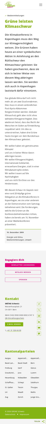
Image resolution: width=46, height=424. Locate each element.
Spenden (23, 280)
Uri (6, 392)
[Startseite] (10, 5)
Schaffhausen (10, 382)
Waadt (20, 392)
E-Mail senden (14, 324)
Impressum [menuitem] (24, 414)
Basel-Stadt (22, 363)
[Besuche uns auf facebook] (39, 304)
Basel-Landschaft (10, 363)
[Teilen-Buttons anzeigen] (43, 421)
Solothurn (35, 382)
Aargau (8, 358)
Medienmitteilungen (15, 15)
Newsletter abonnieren (23, 265)
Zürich (20, 397)
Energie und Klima (14, 237)
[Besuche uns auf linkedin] (39, 322)
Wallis (33, 392)
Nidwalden (22, 377)
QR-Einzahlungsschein (14, 318)
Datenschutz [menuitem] (10, 414)
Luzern (33, 373)
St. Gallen (9, 387)
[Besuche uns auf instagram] (39, 316)
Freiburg (8, 368)
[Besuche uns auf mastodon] (39, 334)
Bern (33, 363)
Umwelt (28, 240)
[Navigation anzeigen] (40, 4)
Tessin (20, 387)
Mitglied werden (23, 272)
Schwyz (21, 382)
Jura (19, 373)
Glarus (33, 368)
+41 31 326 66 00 (14, 330)
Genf (20, 368)
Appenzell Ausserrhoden (23, 358)
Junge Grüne (36, 397)
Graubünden (10, 373)
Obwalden (35, 377)
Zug (6, 397)
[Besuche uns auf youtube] (39, 328)
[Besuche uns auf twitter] (39, 310)
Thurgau (34, 387)
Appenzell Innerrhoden (36, 358)
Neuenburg (9, 377)
